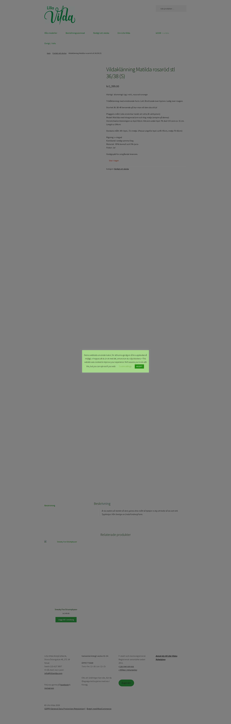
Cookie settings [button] (125, 366)
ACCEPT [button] (139, 366)
